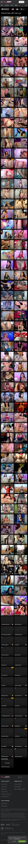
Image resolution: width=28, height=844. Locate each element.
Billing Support (4, 806)
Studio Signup (17, 786)
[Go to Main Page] (8, 1)
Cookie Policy (17, 838)
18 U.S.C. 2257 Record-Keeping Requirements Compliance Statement (13, 833)
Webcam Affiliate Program (19, 789)
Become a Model (17, 784)
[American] (13, 9)
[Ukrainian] (17, 9)
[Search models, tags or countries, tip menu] (26, 5)
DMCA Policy (4, 789)
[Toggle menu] (1, 2)
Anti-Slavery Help (5, 796)
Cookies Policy (4, 791)
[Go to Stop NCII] (9, 828)
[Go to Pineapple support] (2, 828)
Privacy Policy (4, 784)
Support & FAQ (4, 803)
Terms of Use (4, 786)
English (21, 777)
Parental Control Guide (6, 794)
